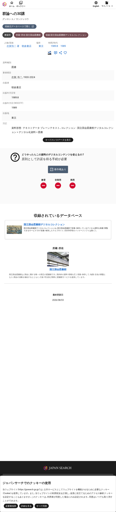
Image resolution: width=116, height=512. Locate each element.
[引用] (56, 52)
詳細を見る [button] (26, 506)
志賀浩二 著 (13, 46)
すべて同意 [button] (41, 506)
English (96, 6)
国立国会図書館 (58, 269)
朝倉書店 (26, 46)
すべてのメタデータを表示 (58, 140)
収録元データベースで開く (17, 26)
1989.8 (54, 46)
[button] (108, 4)
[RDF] (50, 52)
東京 (41, 46)
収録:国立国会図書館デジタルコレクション (66, 35)
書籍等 (7, 35)
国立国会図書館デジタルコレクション (44, 224)
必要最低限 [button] (11, 506)
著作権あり (60, 169)
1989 (63, 46)
